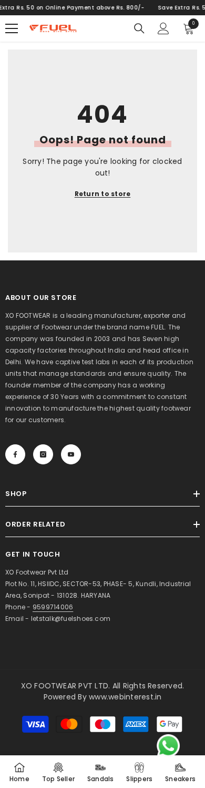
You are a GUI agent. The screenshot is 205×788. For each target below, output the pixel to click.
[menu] (11, 28)
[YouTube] (71, 454)
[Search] (139, 28)
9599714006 (53, 606)
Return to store (103, 193)
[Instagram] (43, 454)
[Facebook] (15, 454)
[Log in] (163, 28)
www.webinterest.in (125, 697)
